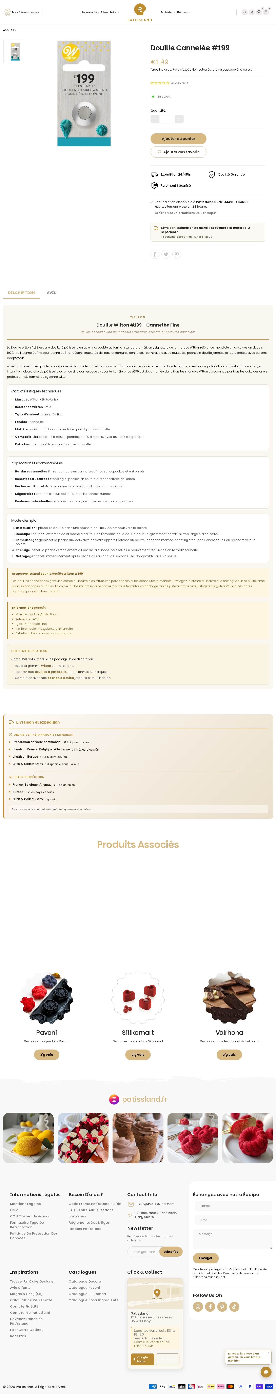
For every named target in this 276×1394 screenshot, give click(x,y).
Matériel (167, 12)
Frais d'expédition (185, 70)
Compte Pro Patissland (30, 1312)
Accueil (8, 30)
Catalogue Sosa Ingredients (93, 1300)
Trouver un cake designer (32, 1281)
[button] (160, 83)
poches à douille (61, 678)
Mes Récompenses (25, 12)
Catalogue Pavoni (84, 1287)
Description (21, 292)
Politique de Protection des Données (34, 1235)
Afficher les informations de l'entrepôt (186, 213)
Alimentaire (109, 12)
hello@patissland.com (156, 1204)
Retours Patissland (85, 1229)
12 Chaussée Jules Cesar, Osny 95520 (156, 1215)
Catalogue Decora (85, 1281)
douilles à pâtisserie (51, 672)
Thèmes (182, 12)
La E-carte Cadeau (26, 1329)
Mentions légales (25, 1204)
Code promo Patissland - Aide (95, 1204)
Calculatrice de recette (31, 1300)
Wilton (46, 666)
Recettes (18, 1336)
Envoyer (206, 1258)
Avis (51, 292)
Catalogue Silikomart (87, 1294)
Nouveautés (90, 12)
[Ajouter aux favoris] (10, 863)
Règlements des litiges (89, 1222)
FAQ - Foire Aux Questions (91, 1210)
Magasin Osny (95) (26, 1294)
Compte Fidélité (24, 1306)
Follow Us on (207, 1295)
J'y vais (46, 1054)
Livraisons (77, 1216)
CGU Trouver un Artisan (30, 1216)
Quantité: (158, 110)
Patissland (24, 1387)
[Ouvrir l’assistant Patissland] (266, 1372)
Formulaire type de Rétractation (27, 1225)
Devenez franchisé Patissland (26, 1321)
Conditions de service (238, 1273)
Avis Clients (20, 1287)
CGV (14, 1210)
